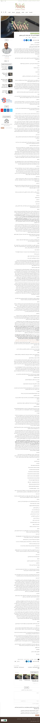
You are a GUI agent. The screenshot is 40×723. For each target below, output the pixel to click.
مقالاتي (23, 12)
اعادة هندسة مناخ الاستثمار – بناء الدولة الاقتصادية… (4, 68)
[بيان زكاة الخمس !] (26, 676)
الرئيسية (30, 12)
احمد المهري (35, 659)
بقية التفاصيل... (6, 58)
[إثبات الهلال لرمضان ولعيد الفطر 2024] (34, 676)
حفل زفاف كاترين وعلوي (20, 659)
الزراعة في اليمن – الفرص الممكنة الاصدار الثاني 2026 (4, 86)
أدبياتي (27, 12)
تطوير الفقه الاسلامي (26, 659)
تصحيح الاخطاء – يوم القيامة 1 (19, 667)
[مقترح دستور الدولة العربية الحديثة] (10, 80)
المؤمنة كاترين (31, 659)
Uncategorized (37, 33)
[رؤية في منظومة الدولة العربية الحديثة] (10, 74)
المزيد (9, 12)
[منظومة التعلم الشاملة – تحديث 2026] (10, 92)
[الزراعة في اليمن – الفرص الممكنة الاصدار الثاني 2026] (10, 85)
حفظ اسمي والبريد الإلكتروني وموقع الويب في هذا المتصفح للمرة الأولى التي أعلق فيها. (27, 708)
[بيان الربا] (18, 676)
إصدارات (13, 12)
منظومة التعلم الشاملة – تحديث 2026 (5, 92)
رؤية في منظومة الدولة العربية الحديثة (5, 74)
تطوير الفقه (18, 12)
